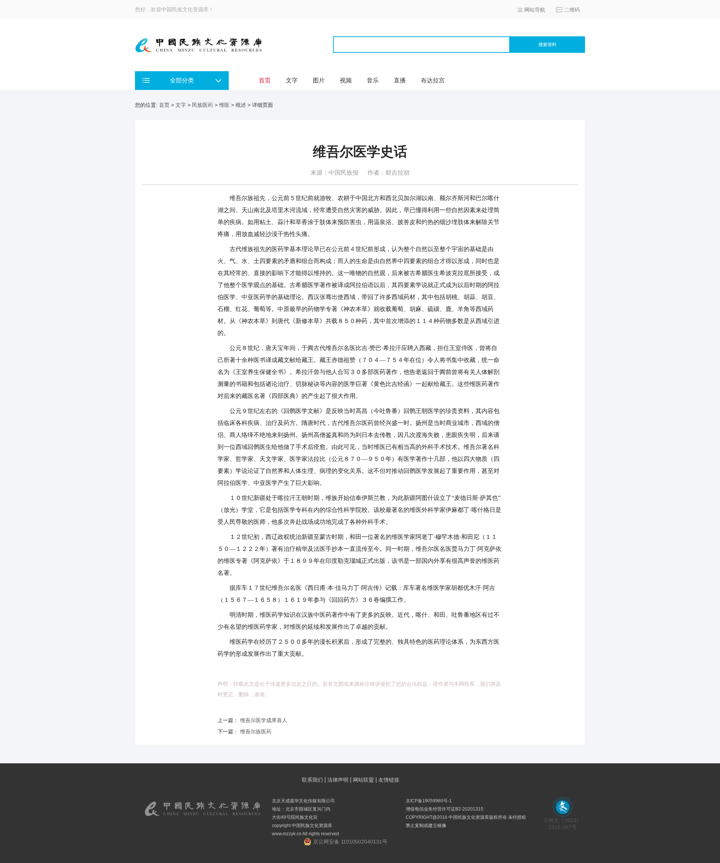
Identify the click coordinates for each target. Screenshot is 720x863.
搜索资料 (547, 44)
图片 (319, 80)
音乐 (373, 80)
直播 (400, 80)
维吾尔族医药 (256, 731)
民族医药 (202, 105)
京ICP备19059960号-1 (429, 800)
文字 (292, 80)
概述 (241, 105)
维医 (224, 105)
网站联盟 (363, 780)
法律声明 (337, 780)
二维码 (572, 10)
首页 (265, 80)
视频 (346, 80)
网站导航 (534, 10)
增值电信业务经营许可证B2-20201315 (444, 809)
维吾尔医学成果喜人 (263, 720)
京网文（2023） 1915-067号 (562, 823)
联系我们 (312, 780)
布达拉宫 (433, 80)
